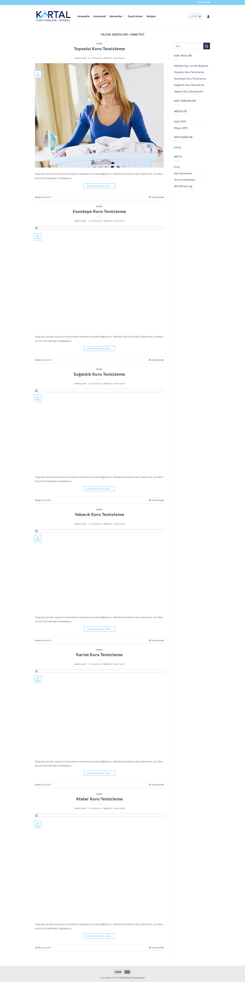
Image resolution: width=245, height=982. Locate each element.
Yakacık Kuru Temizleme (99, 514)
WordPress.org (183, 186)
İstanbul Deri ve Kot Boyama (191, 65)
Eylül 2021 (180, 121)
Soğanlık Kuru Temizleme (99, 374)
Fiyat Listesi (135, 16)
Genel (99, 44)
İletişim (151, 16)
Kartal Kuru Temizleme (99, 654)
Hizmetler (116, 16)
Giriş (177, 166)
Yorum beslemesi (184, 179)
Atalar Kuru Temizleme (99, 798)
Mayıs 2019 (180, 127)
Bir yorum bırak (156, 197)
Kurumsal (99, 16)
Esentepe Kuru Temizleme (99, 211)
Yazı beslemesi (183, 173)
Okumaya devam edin (99, 186)
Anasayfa (84, 16)
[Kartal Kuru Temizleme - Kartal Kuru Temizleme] (53, 16)
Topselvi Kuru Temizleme (99, 48)
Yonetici (137, 34)
